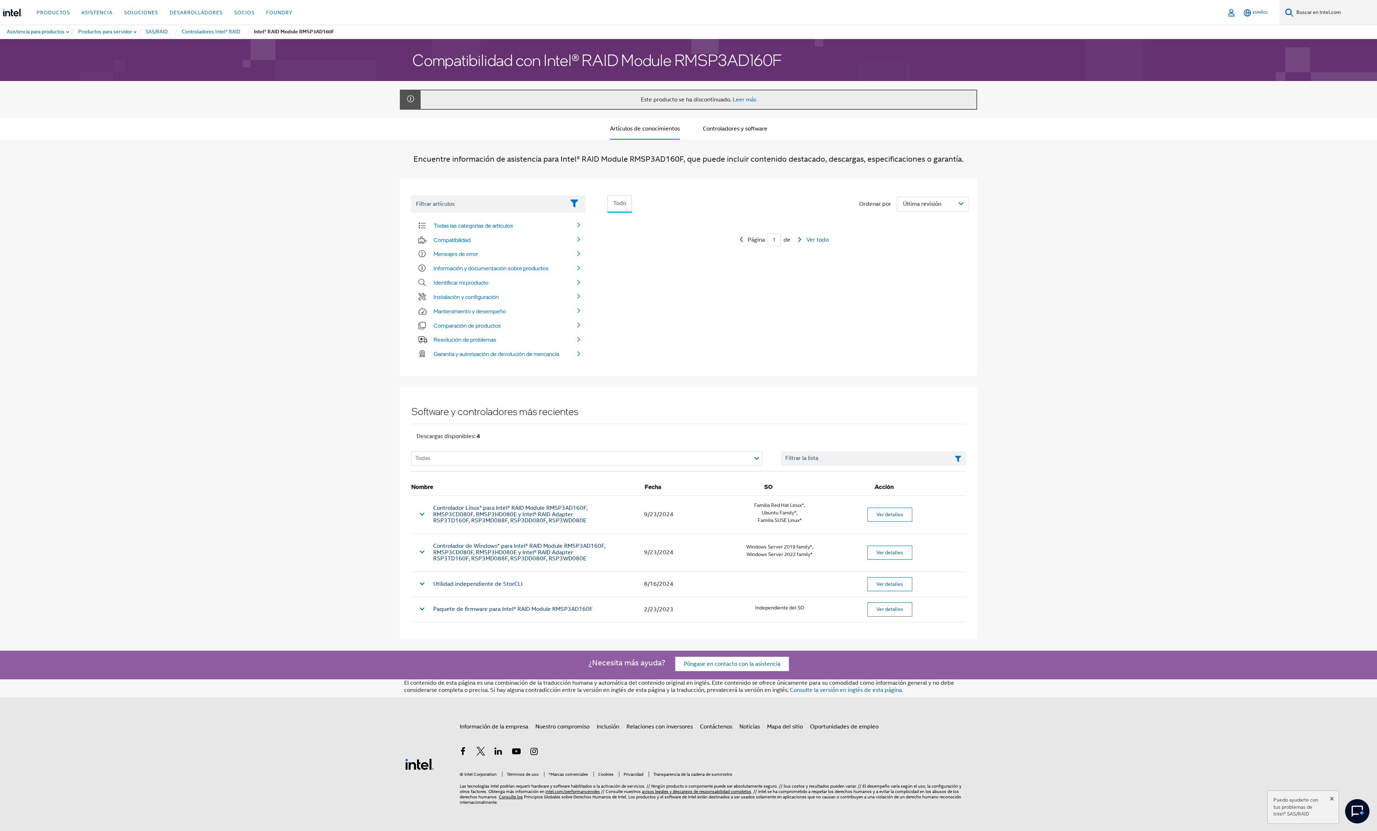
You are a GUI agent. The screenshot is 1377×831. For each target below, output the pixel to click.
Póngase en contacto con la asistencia (732, 664)
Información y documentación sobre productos (491, 268)
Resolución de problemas (465, 339)
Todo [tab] (619, 203)
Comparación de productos (467, 325)
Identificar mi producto (461, 282)
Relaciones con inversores (659, 726)
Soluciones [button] (141, 12)
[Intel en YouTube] (516, 752)
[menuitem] (105, 31)
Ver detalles (889, 514)
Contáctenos (716, 726)
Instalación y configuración (466, 296)
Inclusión (608, 726)
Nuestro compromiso (562, 726)
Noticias (749, 726)
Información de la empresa (494, 726)
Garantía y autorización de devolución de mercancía (496, 353)
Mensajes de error (456, 253)
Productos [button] (53, 12)
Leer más (744, 99)
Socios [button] (244, 12)
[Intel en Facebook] (463, 752)
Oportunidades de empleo (844, 726)
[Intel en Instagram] (534, 752)
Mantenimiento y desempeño (470, 311)
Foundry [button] (279, 12)
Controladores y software (735, 128)
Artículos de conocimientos (645, 128)
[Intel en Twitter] (481, 752)
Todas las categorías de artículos (473, 225)
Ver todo (817, 239)
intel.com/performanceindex (572, 791)
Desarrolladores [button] (196, 12)
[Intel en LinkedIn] (498, 752)
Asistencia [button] (97, 12)
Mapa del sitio (785, 726)
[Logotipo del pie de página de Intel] (419, 764)
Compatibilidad (452, 239)
